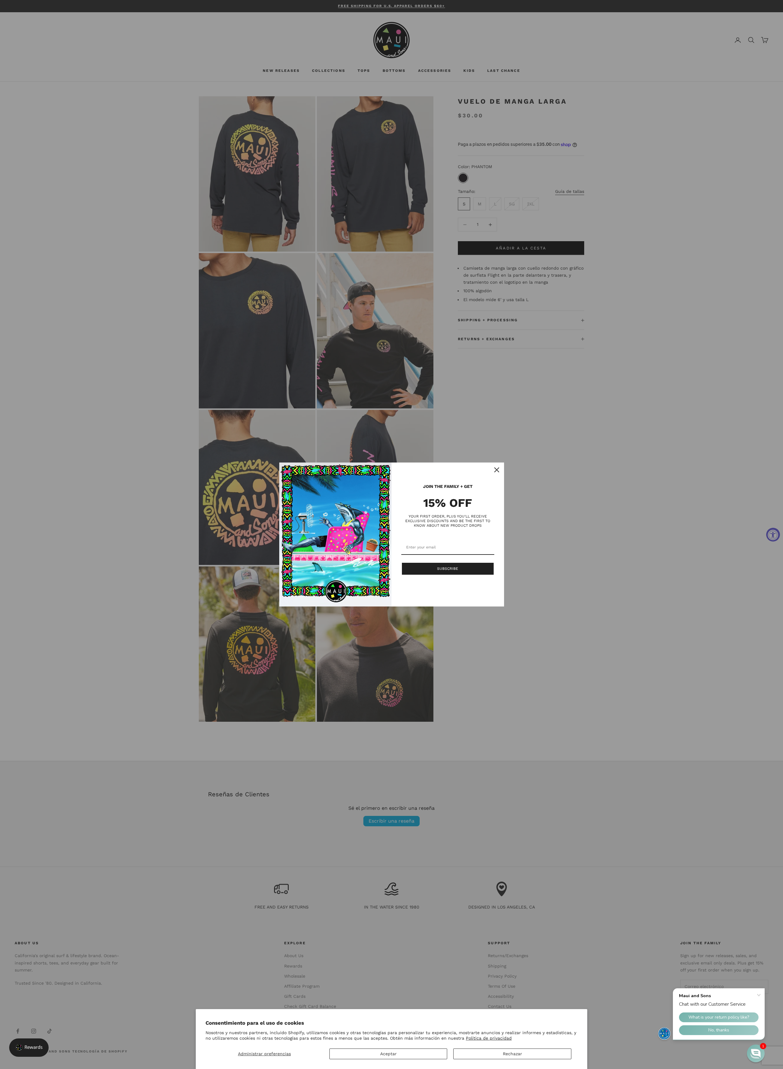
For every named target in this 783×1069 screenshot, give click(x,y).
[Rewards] (29, 1047)
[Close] (496, 470)
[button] (756, 1053)
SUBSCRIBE (447, 568)
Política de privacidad (489, 1038)
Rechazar (512, 1053)
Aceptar (388, 1053)
